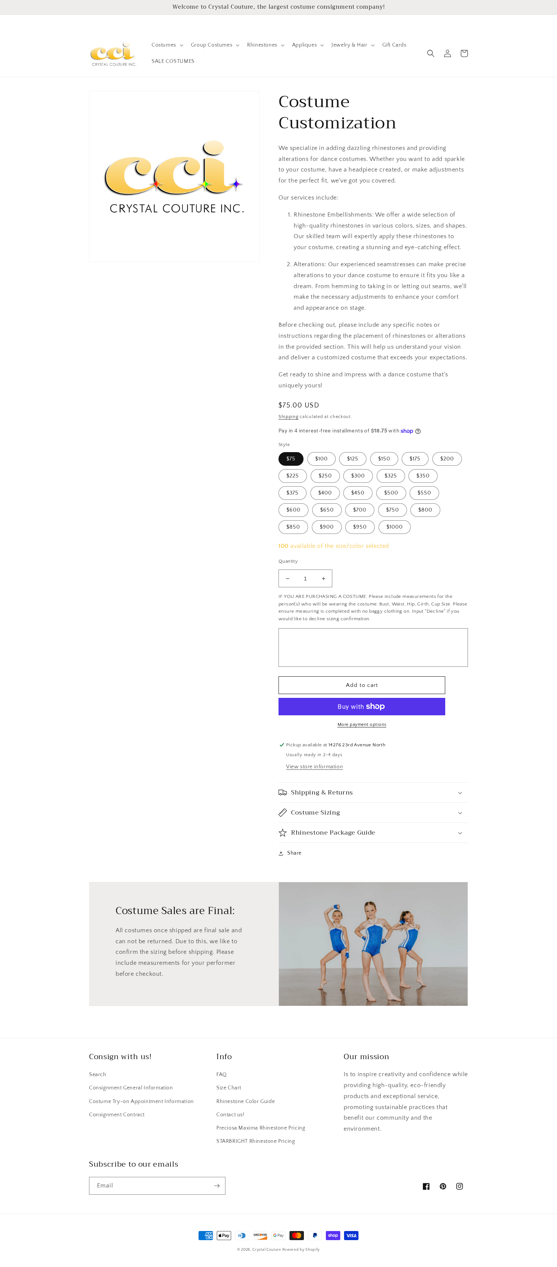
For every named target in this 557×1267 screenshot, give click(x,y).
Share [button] (294, 853)
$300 (358, 476)
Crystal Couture (267, 1250)
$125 (352, 459)
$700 (359, 510)
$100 (321, 459)
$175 (415, 459)
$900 (327, 527)
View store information (314, 767)
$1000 (394, 527)
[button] (166, 45)
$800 (425, 510)
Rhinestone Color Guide (245, 1101)
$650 (327, 510)
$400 (325, 493)
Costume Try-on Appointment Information (141, 1101)
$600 (293, 510)
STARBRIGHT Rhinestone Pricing (255, 1141)
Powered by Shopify (301, 1250)
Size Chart (228, 1088)
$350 (423, 476)
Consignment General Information (131, 1088)
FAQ (221, 1075)
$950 (360, 527)
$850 (293, 527)
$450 (358, 493)
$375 (292, 493)
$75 (291, 459)
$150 (384, 459)
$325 (391, 476)
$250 (325, 476)
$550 (424, 493)
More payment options (362, 724)
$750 (392, 510)
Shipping (288, 416)
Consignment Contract (117, 1115)
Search (97, 1075)
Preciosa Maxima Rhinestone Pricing (260, 1128)
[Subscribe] (216, 1186)
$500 (391, 493)
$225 (292, 476)
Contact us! (230, 1115)
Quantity (288, 561)
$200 (447, 459)
